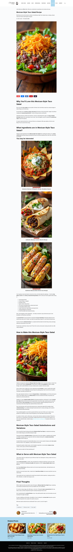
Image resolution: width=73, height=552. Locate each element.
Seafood (48, 3)
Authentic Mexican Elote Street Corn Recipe (36, 290)
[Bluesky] (22, 96)
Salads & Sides (26, 18)
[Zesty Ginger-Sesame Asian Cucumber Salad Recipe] (36, 528)
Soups (32, 3)
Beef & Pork (23, 3)
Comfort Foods (36, 238)
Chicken (28, 3)
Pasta (57, 3)
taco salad (33, 507)
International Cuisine (36, 187)
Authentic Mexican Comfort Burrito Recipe (36, 239)
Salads (53, 3)
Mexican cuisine (26, 507)
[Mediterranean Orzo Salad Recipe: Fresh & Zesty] (56, 528)
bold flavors (19, 507)
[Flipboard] (31, 96)
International (37, 3)
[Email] (35, 96)
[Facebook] (26, 96)
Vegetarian (44, 3)
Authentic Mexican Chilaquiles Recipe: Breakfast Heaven (36, 189)
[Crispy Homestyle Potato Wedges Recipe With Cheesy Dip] (17, 528)
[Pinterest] (18, 96)
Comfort (60, 3)
